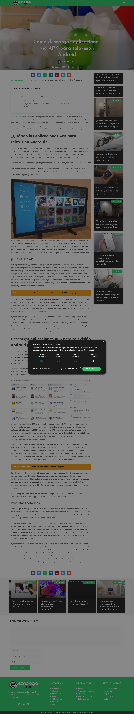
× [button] (103, 342)
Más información (89, 350)
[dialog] (67, 357)
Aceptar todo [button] (91, 369)
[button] (41, 369)
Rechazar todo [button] (71, 369)
